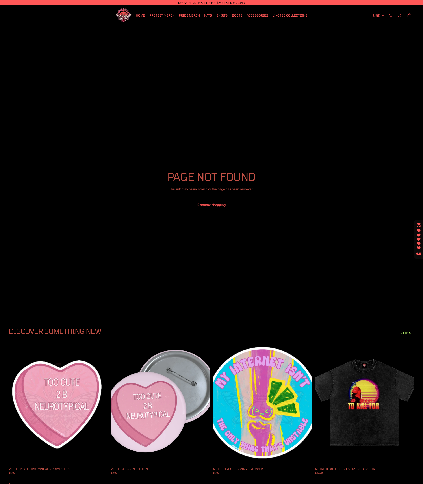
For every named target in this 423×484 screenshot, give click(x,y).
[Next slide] (203, 403)
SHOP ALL (407, 333)
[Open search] (390, 15)
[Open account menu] (399, 15)
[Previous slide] (117, 403)
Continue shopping (211, 205)
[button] (418, 239)
